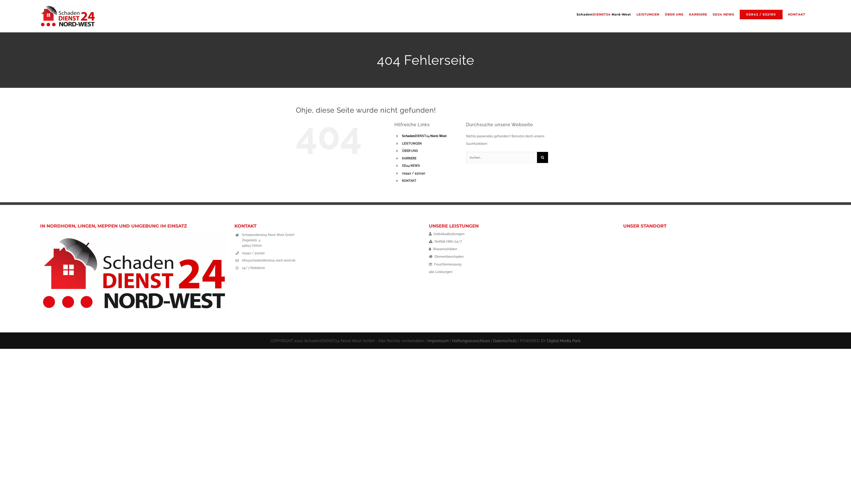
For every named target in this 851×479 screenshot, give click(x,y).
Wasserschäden (444, 249)
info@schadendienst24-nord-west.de (268, 260)
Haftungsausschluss (471, 340)
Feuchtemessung (447, 264)
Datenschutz (505, 340)
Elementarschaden (449, 257)
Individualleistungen (449, 234)
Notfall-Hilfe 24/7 (448, 241)
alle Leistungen (441, 272)
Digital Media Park (564, 340)
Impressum (438, 340)
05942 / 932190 (253, 253)
